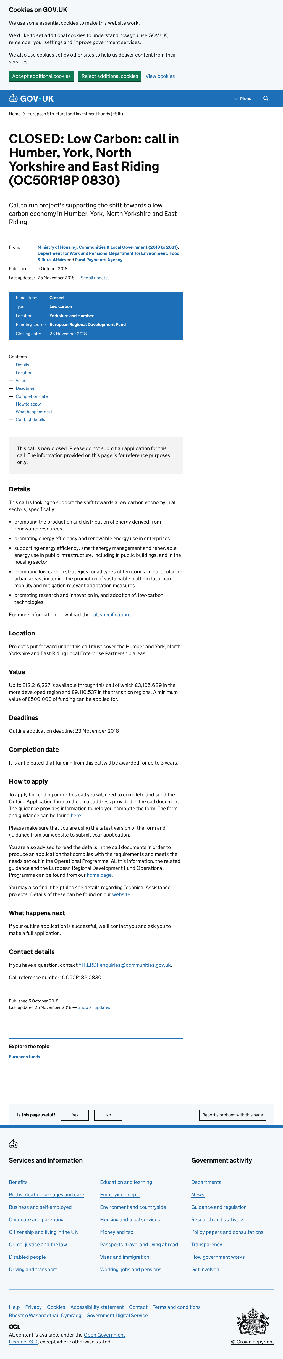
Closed (56, 297)
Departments (206, 1182)
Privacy (33, 1307)
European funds (24, 1056)
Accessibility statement (97, 1307)
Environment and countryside (133, 1207)
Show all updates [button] (94, 1007)
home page (99, 875)
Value (21, 380)
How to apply (28, 404)
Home (14, 113)
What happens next (34, 411)
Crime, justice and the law (38, 1244)
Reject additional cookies (110, 76)
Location (24, 372)
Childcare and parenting (36, 1219)
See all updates (95, 277)
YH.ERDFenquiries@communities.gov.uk (124, 965)
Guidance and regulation (219, 1207)
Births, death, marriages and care (46, 1194)
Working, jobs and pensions (130, 1269)
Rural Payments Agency (98, 259)
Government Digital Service (117, 1315)
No (113, 1114)
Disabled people (27, 1257)
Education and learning (126, 1182)
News (198, 1194)
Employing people (120, 1194)
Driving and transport (33, 1269)
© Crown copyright (252, 1342)
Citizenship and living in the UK (43, 1232)
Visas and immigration (124, 1257)
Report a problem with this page (232, 1114)
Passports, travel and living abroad (139, 1244)
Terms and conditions (177, 1307)
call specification (110, 614)
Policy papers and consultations (227, 1232)
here (76, 815)
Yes (80, 1114)
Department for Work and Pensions (72, 253)
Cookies (56, 1307)
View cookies (160, 76)
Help (14, 1307)
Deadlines (25, 388)
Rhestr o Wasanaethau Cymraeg (45, 1315)
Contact (138, 1307)
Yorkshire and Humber (71, 315)
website (121, 894)
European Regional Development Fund (87, 324)
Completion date (32, 396)
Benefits (18, 1182)
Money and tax (116, 1232)
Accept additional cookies (41, 76)
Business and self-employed (40, 1207)
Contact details (30, 419)
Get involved (205, 1269)
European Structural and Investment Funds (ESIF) (75, 113)
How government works (218, 1257)
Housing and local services (130, 1219)
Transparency (206, 1244)
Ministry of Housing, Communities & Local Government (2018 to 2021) (108, 247)
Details (22, 364)
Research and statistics (218, 1219)
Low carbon (60, 306)
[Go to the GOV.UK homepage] (31, 98)
